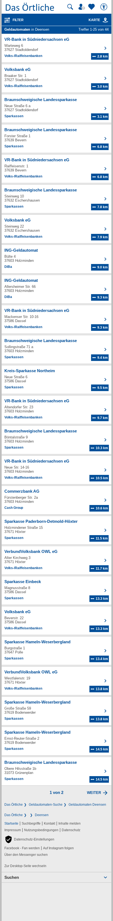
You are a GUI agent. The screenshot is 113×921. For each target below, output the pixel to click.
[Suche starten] (70, 7)
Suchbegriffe (31, 823)
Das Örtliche (13, 805)
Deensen (42, 815)
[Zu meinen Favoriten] (92, 7)
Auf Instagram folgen (58, 848)
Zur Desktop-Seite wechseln (25, 866)
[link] (105, 20)
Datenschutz (71, 830)
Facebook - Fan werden (22, 848)
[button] (29, 839)
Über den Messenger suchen (26, 855)
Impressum (12, 830)
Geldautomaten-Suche (46, 805)
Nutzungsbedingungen (41, 830)
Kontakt (49, 823)
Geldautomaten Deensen (87, 805)
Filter (18, 20)
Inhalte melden (69, 823)
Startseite (11, 823)
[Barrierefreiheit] (104, 7)
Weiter (94, 793)
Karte (94, 20)
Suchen (11, 877)
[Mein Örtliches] (82, 7)
